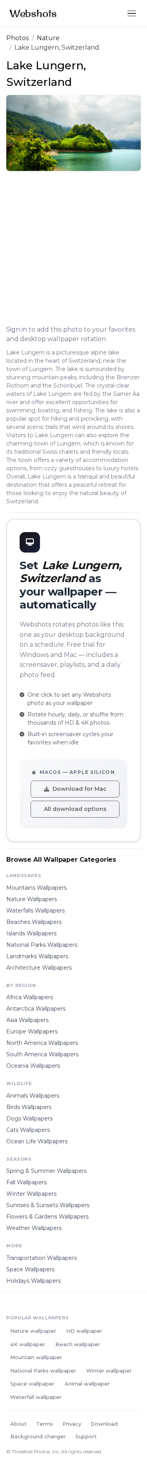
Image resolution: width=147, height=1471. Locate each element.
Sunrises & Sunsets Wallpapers (47, 1205)
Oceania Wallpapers (33, 1065)
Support (86, 1436)
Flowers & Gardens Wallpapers (47, 1216)
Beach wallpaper (77, 1344)
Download (104, 1424)
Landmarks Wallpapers (37, 956)
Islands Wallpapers (31, 933)
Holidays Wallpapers (33, 1280)
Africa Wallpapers (29, 997)
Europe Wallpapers (32, 1031)
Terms (44, 1424)
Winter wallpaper (109, 1370)
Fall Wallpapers (26, 1182)
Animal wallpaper (87, 1383)
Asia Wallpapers (27, 1020)
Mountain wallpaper (36, 1357)
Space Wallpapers (30, 1269)
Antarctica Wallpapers (35, 1008)
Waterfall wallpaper (36, 1397)
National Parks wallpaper (43, 1370)
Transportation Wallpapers (41, 1257)
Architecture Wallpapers (39, 967)
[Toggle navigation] (132, 13)
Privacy (71, 1424)
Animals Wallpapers (32, 1095)
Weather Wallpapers (34, 1228)
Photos (17, 38)
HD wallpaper (84, 1331)
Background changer (38, 1436)
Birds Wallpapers (28, 1107)
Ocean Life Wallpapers (36, 1141)
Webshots (33, 13)
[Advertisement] (73, 249)
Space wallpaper (32, 1383)
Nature (48, 38)
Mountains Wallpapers (36, 887)
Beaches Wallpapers (34, 922)
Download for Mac (80, 788)
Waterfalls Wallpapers (35, 910)
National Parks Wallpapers (41, 944)
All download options (75, 808)
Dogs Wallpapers (29, 1118)
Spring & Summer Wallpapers (46, 1170)
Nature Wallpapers (31, 899)
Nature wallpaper (33, 1331)
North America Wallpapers (42, 1042)
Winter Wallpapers (31, 1193)
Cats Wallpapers (28, 1129)
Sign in (16, 329)
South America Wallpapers (42, 1054)
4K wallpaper (27, 1344)
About (18, 1424)
